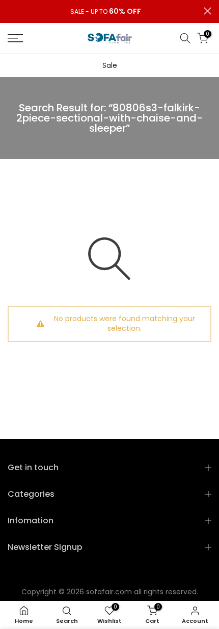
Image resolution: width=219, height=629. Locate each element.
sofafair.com (109, 592)
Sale (109, 65)
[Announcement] (106, 12)
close (207, 11)
